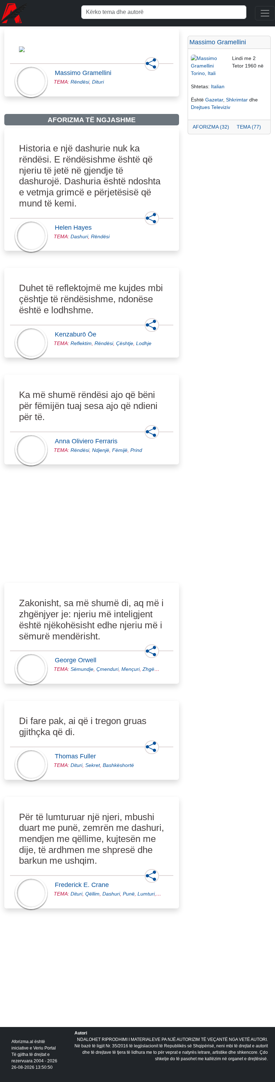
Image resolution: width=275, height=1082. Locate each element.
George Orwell (77, 660)
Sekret (92, 765)
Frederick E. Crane (84, 884)
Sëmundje (82, 669)
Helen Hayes (75, 227)
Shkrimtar (237, 100)
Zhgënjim (153, 669)
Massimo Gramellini (85, 72)
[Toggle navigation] (265, 13)
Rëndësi (80, 82)
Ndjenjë (100, 450)
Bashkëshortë (118, 765)
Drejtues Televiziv (210, 107)
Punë (129, 894)
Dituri (98, 82)
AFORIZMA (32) (211, 127)
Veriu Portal (44, 1048)
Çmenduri (107, 669)
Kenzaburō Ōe (77, 334)
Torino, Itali (203, 73)
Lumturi (146, 894)
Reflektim (81, 343)
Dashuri (79, 236)
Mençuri (130, 669)
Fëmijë (119, 450)
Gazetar (214, 100)
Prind (136, 450)
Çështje (124, 343)
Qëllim (92, 894)
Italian (218, 86)
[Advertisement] (92, 532)
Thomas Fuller (77, 756)
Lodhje (143, 343)
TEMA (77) (249, 127)
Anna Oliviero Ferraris (88, 441)
